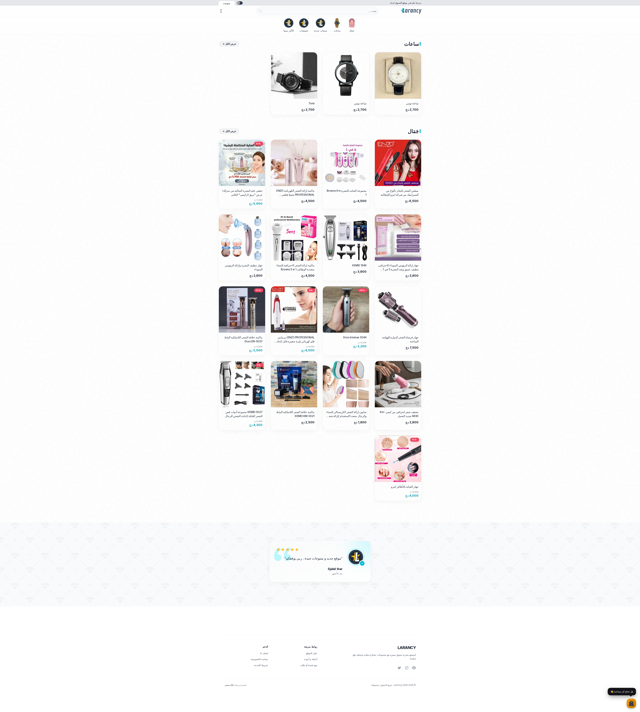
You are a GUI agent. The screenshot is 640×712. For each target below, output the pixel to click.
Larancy (407, 647)
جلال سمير (229, 685)
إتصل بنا (264, 653)
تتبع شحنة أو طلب (308, 665)
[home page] (410, 11)
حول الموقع (311, 653)
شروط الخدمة (261, 665)
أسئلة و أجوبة (310, 659)
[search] (259, 11)
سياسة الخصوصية (259, 659)
